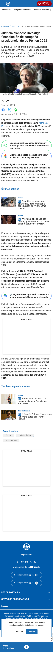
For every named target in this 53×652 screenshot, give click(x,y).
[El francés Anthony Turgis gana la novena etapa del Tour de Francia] (8, 415)
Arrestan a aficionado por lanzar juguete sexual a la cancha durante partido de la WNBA (34, 221)
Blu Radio (5, 26)
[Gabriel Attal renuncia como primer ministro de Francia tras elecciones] (8, 399)
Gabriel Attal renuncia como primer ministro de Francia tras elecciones (33, 401)
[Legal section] (49, 606)
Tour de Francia (24, 411)
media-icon (26, 647)
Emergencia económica (22, 10)
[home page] (26, 546)
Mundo (14, 26)
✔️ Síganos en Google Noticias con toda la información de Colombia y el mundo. (29, 295)
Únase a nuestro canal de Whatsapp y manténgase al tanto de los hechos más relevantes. (29, 145)
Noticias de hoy (25, 435)
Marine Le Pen (11, 441)
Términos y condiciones (15, 616)
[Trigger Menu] (3, 3)
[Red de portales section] (49, 592)
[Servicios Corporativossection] (49, 599)
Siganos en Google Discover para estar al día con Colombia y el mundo (29, 156)
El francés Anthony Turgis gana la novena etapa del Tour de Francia (35, 416)
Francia (8, 435)
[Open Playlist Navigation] (49, 647)
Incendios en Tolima (41, 10)
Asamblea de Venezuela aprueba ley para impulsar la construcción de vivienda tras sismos (32, 205)
